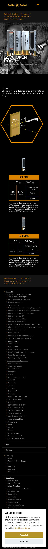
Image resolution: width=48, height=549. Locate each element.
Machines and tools (14, 436)
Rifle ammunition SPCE (17, 319)
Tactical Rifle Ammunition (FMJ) (20, 338)
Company (9, 456)
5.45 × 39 (11, 402)
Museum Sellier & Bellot (16, 461)
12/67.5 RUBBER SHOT (16, 405)
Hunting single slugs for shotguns (21, 352)
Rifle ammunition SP (16, 316)
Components (12, 422)
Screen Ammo (13, 333)
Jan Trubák (12, 497)
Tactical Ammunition (16, 399)
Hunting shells (13, 347)
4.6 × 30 (11, 380)
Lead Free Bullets (14, 363)
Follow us (11, 467)
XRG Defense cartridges (17, 297)
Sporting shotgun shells (17, 358)
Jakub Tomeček (13, 486)
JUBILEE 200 (13, 344)
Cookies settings (22, 528)
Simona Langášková (16, 505)
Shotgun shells (13, 341)
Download (11, 469)
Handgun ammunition (16, 377)
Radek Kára (12, 494)
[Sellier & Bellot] (18, 5)
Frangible (11, 372)
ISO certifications (14, 472)
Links (9, 464)
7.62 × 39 (11, 385)
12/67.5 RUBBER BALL (16, 408)
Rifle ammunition (13, 305)
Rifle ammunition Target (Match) (20, 335)
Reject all (24, 541)
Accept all (24, 535)
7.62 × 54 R (12, 391)
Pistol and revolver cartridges (19, 299)
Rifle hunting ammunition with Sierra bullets (25, 327)
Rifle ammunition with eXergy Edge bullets (24, 308)
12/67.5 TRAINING (15, 413)
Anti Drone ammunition (17, 416)
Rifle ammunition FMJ (16, 330)
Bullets (10, 424)
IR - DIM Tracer (14, 369)
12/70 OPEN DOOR (13, 19)
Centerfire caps (13, 433)
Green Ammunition (15, 366)
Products (25, 14)
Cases (10, 427)
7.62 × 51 (11, 388)
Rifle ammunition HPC (16, 322)
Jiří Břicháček (13, 502)
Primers (11, 430)
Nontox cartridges (15, 302)
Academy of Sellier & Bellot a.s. (19, 489)
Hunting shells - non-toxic (18, 349)
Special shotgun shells (16, 355)
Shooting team (11, 478)
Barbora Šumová (13, 483)
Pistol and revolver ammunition (19, 294)
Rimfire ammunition (15, 419)
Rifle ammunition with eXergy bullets (22, 313)
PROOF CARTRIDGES (15, 439)
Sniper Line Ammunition (17, 397)
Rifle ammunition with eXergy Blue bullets (24, 310)
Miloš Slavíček (12, 480)
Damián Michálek (15, 508)
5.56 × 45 (12, 383)
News (9, 458)
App (7, 444)
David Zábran (13, 491)
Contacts (9, 450)
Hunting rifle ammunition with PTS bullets (24, 324)
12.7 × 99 (11, 394)
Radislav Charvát (14, 500)
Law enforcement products (16, 16)
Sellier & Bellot (11, 14)
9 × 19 (10, 374)
